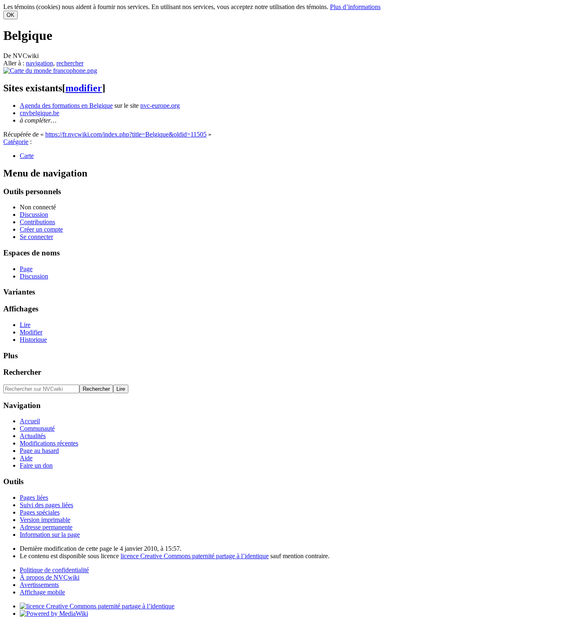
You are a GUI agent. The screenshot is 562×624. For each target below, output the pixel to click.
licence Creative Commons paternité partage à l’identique (195, 555)
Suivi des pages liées (46, 504)
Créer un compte (41, 229)
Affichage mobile (42, 592)
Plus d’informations (355, 6)
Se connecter (36, 236)
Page (26, 268)
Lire (25, 324)
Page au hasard (39, 450)
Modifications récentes (49, 443)
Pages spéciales (40, 512)
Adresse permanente (46, 527)
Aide (26, 458)
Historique (33, 339)
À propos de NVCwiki (49, 577)
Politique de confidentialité (54, 569)
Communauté (37, 428)
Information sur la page (50, 534)
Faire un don (36, 465)
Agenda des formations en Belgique (66, 105)
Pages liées (34, 497)
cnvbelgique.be (39, 112)
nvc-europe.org (160, 105)
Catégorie (15, 141)
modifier (83, 88)
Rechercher (22, 372)
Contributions (37, 221)
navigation (39, 63)
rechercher (70, 63)
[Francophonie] (50, 70)
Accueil (30, 421)
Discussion (34, 214)
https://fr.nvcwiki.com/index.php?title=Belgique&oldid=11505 (126, 134)
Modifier (31, 332)
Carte (27, 155)
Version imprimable (45, 519)
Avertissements (39, 584)
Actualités (33, 435)
